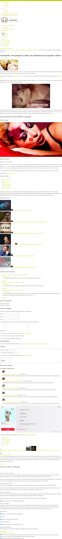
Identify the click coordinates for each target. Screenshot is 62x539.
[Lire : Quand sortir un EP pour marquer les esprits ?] (3, 372)
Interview (6, 6)
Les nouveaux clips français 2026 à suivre (10, 395)
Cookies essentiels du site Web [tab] (6, 483)
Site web (1, 319)
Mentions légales (3, 531)
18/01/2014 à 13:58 (6, 291)
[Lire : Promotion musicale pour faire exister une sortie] (3, 400)
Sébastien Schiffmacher (10, 173)
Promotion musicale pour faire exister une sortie (11, 402)
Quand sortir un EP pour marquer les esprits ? (11, 374)
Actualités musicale (6, 1)
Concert (6, 10)
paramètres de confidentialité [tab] (5, 527)
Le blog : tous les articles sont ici (6, 48)
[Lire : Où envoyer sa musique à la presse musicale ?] (3, 386)
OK (0, 464)
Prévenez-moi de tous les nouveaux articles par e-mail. (11, 338)
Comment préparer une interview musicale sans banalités (13, 381)
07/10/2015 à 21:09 (6, 284)
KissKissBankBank (16, 76)
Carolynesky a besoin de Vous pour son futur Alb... (12, 290)
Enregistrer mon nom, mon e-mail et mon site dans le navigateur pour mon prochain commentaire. (20, 321)
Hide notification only (10, 533)
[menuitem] (32, 4)
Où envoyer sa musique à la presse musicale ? (11, 388)
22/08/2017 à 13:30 (6, 276)
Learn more (3, 464)
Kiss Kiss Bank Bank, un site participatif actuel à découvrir (13, 274)
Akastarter (52, 113)
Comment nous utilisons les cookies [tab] (7, 473)
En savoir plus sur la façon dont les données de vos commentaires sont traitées (34, 343)
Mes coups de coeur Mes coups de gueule (10, 13)
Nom (1, 313)
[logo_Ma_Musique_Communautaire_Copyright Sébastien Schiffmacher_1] (9, 22)
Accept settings (3, 533)
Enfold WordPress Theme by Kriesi (29, 434)
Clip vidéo (7, 5)
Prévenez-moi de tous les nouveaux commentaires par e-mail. (13, 335)
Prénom (3, 350)
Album (6, 3)
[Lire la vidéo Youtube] (31, 139)
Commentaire (3, 330)
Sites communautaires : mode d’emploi (9, 15)
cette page (6, 166)
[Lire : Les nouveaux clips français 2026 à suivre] (3, 393)
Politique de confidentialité (26, 333)
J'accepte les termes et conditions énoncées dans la (16, 333)
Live (3, 8)
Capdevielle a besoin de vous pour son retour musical (12, 282)
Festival (6, 12)
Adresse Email (4, 352)
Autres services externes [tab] (4, 503)
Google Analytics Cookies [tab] (5, 492)
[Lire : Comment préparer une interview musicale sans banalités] (3, 379)
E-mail (1, 316)
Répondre (4, 280)
